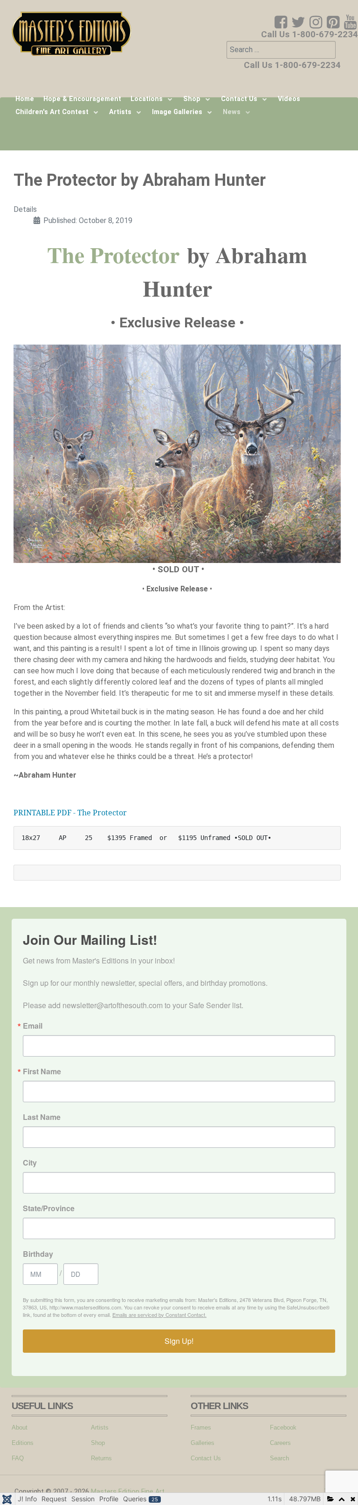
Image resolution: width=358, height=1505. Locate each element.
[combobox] (281, 50)
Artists (100, 1427)
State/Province (49, 1208)
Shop (98, 1442)
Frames (201, 1427)
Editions (23, 1442)
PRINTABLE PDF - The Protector (70, 812)
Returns (101, 1458)
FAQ (18, 1458)
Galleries (202, 1442)
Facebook (283, 1427)
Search (279, 1458)
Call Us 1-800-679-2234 (309, 34)
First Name (42, 1071)
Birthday (38, 1254)
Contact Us (206, 1458)
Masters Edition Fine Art (128, 1492)
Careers (280, 1442)
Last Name (42, 1117)
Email (32, 1026)
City (30, 1162)
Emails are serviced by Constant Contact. (159, 1314)
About (20, 1427)
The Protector (113, 254)
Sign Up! (179, 1341)
